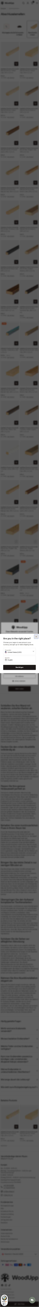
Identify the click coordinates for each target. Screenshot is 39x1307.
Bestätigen (19, 667)
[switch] (4, 1304)
